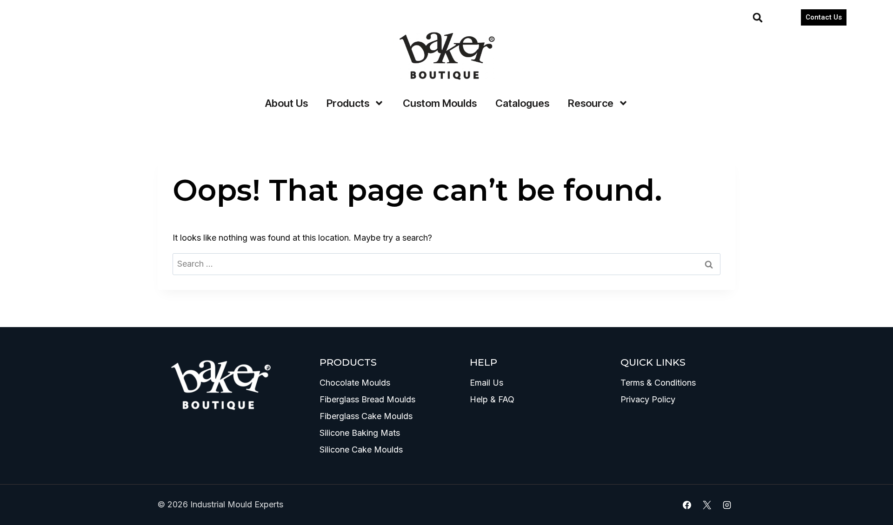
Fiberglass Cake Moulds (366, 416)
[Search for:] (446, 264)
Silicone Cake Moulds (361, 449)
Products (348, 103)
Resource (590, 103)
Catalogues (522, 103)
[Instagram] (727, 505)
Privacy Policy (647, 399)
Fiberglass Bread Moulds (367, 399)
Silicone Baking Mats (360, 433)
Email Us (486, 382)
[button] (757, 17)
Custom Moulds (440, 103)
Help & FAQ (492, 399)
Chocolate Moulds (355, 382)
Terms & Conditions (658, 382)
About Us (286, 103)
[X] (707, 505)
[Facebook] (687, 505)
